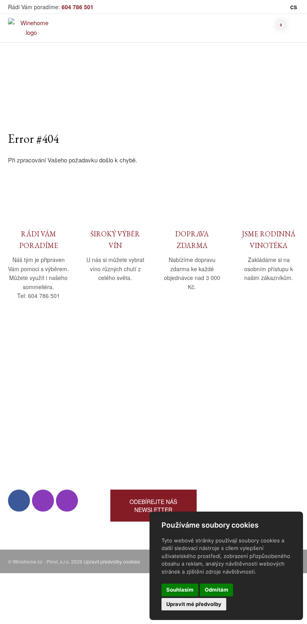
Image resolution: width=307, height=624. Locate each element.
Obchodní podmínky (136, 377)
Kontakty (19, 400)
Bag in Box (227, 388)
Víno (219, 377)
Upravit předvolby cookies (112, 561)
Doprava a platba (132, 388)
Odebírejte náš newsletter (153, 506)
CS (293, 7)
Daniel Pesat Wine (237, 458)
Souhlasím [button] (179, 589)
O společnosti (26, 377)
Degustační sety (234, 446)
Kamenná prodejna (32, 388)
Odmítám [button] (216, 589)
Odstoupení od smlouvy (141, 423)
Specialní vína (231, 435)
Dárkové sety (230, 423)
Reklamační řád (131, 400)
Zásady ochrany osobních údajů (152, 412)
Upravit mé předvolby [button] (193, 604)
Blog (14, 412)
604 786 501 (78, 7)
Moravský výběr (234, 400)
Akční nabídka (231, 412)
